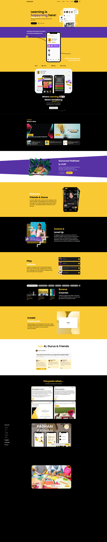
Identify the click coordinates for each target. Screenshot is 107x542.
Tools (67, 1)
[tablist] (32, 286)
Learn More (67, 444)
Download (33, 23)
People (63, 1)
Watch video (42, 23)
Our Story (58, 1)
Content (71, 1)
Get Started (62, 172)
